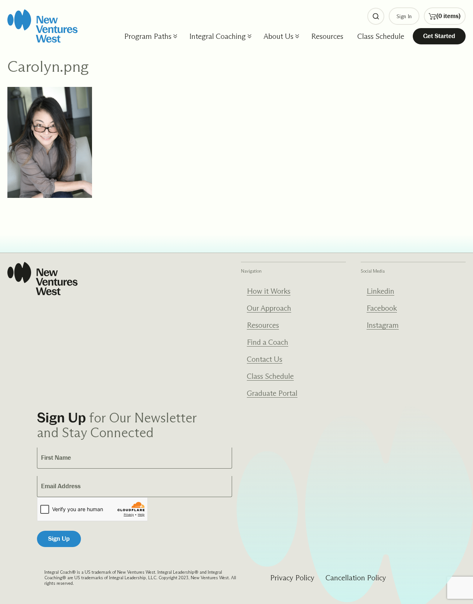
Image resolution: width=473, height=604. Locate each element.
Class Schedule (380, 36)
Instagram (383, 325)
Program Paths (147, 36)
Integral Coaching (217, 36)
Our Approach (269, 308)
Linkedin (380, 291)
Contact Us (264, 359)
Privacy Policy (292, 577)
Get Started (439, 36)
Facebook (382, 308)
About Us (278, 36)
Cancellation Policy (356, 577)
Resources (327, 36)
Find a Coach (267, 342)
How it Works (268, 291)
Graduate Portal (272, 393)
